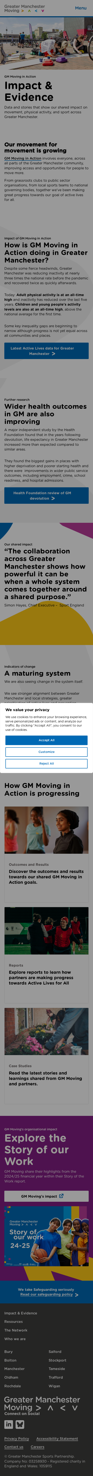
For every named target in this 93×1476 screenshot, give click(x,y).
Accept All (47, 740)
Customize (46, 752)
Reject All (46, 763)
